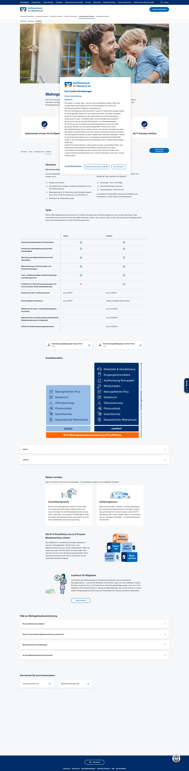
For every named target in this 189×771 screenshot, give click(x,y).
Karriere (88, 2)
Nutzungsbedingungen (88, 768)
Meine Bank (97, 2)
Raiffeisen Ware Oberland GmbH (144, 2)
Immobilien (59, 2)
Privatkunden (24, 2)
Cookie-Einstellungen (73, 166)
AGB (113, 768)
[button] (94, 449)
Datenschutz (76, 768)
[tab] (27, 16)
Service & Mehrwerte (124, 2)
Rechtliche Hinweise (103, 768)
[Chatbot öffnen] (176, 758)
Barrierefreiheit (121, 768)
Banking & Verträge (109, 2)
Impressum (66, 768)
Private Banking (48, 2)
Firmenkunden (36, 2)
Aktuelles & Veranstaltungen (74, 2)
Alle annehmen (119, 167)
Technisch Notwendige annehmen (96, 167)
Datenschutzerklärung (72, 96)
